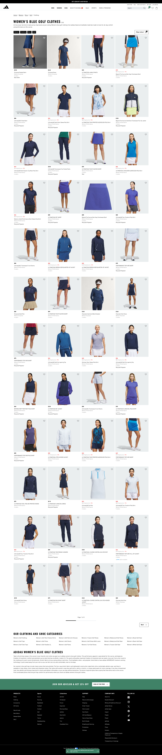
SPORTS (94, 8)
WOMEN (59, 8)
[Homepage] (6, 7)
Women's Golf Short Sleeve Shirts (46, 638)
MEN (52, 8)
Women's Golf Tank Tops (21, 644)
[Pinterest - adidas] (137, 711)
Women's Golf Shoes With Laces (91, 641)
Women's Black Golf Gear (134, 641)
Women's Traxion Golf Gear (112, 644)
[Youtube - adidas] (137, 720)
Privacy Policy (82, 748)
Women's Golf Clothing (20, 638)
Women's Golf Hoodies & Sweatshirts (43, 645)
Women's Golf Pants (65, 644)
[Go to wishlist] (153, 8)
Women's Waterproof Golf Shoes (113, 638)
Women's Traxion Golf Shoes (90, 638)
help (135, 4)
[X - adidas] (137, 706)
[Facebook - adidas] (137, 697)
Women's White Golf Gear (134, 644)
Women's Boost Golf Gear (134, 638)
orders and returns (141, 4)
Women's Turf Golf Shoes (89, 644)
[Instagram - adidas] (137, 702)
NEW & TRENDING (105, 8)
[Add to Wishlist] (44, 38)
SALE (87, 8)
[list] (74, 32)
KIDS (66, 8)
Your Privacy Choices (69, 748)
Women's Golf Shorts (65, 641)
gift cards (149, 4)
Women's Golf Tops (19, 641)
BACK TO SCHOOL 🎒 (76, 8)
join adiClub (155, 4)
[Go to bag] (157, 8)
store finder (129, 4)
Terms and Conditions (93, 748)
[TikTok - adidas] (137, 716)
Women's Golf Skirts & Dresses (68, 638)
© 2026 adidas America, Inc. (81, 752)
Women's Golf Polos (42, 641)
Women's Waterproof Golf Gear (113, 641)
